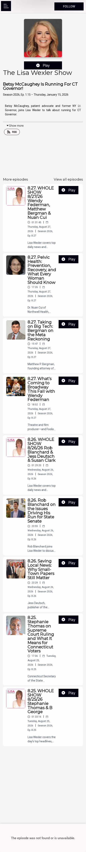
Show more (16, 125)
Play (46, 65)
